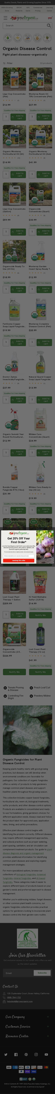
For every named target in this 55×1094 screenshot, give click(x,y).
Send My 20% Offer (18, 560)
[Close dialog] (52, 532)
